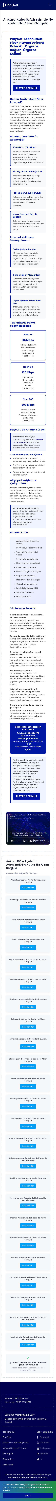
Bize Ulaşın (8, 1464)
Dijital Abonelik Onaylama (15, 1442)
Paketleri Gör (28, 888)
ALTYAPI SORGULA (26, 88)
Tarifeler (7, 1437)
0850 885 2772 (32, 733)
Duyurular (8, 1459)
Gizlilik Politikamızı (42, 1487)
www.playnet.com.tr (28, 738)
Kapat (28, 1495)
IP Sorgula (8, 1453)
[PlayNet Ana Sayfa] (10, 5)
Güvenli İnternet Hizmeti (15, 1448)
